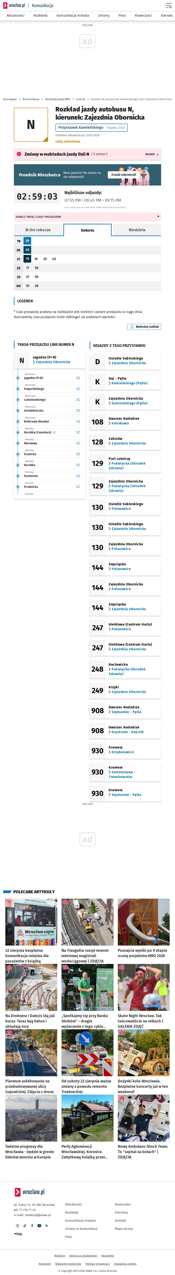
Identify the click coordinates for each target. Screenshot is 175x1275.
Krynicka (30, 454)
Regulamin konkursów (68, 1263)
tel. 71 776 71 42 (25, 1210)
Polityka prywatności (97, 1263)
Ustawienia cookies (125, 1263)
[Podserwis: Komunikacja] (41, 5)
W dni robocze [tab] (38, 230)
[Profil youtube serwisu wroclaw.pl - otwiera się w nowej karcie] (39, 1225)
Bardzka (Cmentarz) (49, 432)
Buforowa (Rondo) (36, 421)
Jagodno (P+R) (33, 378)
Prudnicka (31, 487)
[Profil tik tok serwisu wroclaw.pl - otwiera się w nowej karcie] (25, 1225)
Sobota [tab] (87, 230)
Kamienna (31, 476)
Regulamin (45, 1263)
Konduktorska (34, 410)
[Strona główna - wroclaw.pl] (14, 5)
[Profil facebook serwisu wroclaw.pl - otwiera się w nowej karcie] (32, 1225)
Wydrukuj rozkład (148, 327)
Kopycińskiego (34, 389)
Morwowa (30, 443)
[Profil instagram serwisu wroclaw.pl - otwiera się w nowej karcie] (17, 1225)
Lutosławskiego (35, 400)
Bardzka (29, 465)
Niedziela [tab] (137, 230)
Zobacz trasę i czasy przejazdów (38, 216)
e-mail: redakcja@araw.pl (32, 1215)
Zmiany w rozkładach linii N (57, 154)
